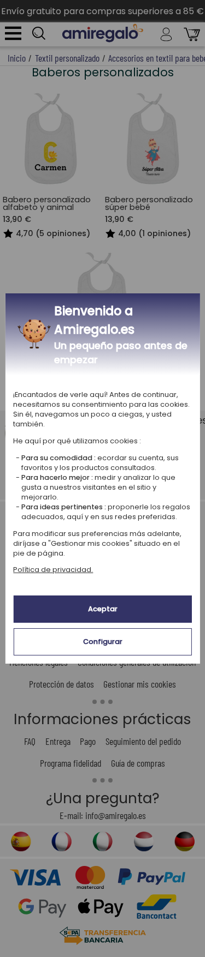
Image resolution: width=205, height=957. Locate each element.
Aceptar (103, 608)
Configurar (102, 641)
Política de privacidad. (53, 569)
